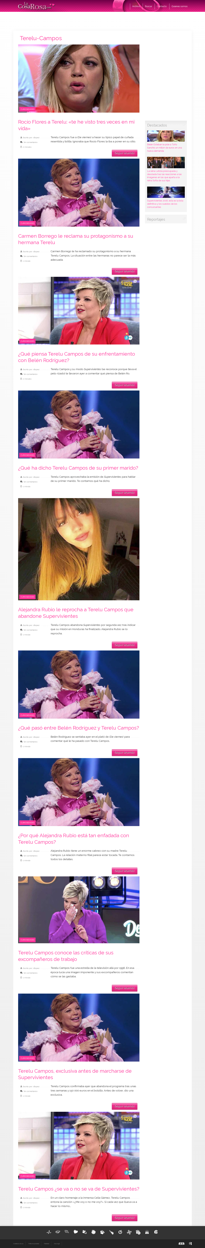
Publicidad (46, 1243)
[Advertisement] (102, 21)
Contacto (162, 6)
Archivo (136, 6)
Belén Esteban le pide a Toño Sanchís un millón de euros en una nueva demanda (164, 147)
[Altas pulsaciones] (49, 1232)
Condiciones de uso (18, 1243)
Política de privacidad (33, 1243)
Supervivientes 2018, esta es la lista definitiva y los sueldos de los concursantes (165, 203)
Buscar (148, 6)
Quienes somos (180, 6)
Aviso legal (57, 1243)
